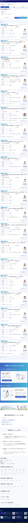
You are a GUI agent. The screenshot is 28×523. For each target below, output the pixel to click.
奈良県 (7, 460)
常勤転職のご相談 (3, 499)
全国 (5, 460)
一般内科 (2, 469)
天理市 (12, 486)
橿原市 (15, 486)
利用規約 (20, 522)
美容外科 (24, 473)
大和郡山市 (9, 486)
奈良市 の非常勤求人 (3, 493)
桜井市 (18, 486)
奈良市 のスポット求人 (9, 493)
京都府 (7, 480)
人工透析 (18, 473)
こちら (23, 398)
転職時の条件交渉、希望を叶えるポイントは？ (7, 424)
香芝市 (24, 486)
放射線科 (14, 473)
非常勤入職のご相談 (8, 499)
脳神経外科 (24, 470)
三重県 (2, 480)
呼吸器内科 (13, 469)
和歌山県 (19, 480)
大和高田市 (5, 486)
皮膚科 (8, 473)
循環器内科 (9, 469)
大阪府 (10, 480)
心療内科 (20, 469)
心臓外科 (16, 470)
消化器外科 (13, 470)
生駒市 (21, 486)
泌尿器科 (11, 473)
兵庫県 (13, 480)
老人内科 (6, 470)
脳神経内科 (24, 469)
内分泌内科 (2, 470)
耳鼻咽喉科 (5, 473)
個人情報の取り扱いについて (24, 522)
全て (5, 463)
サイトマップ (18, 522)
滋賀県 (4, 480)
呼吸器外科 (20, 470)
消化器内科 (6, 469)
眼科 (1, 473)
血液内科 (17, 469)
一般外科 (9, 470)
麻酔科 (21, 473)
